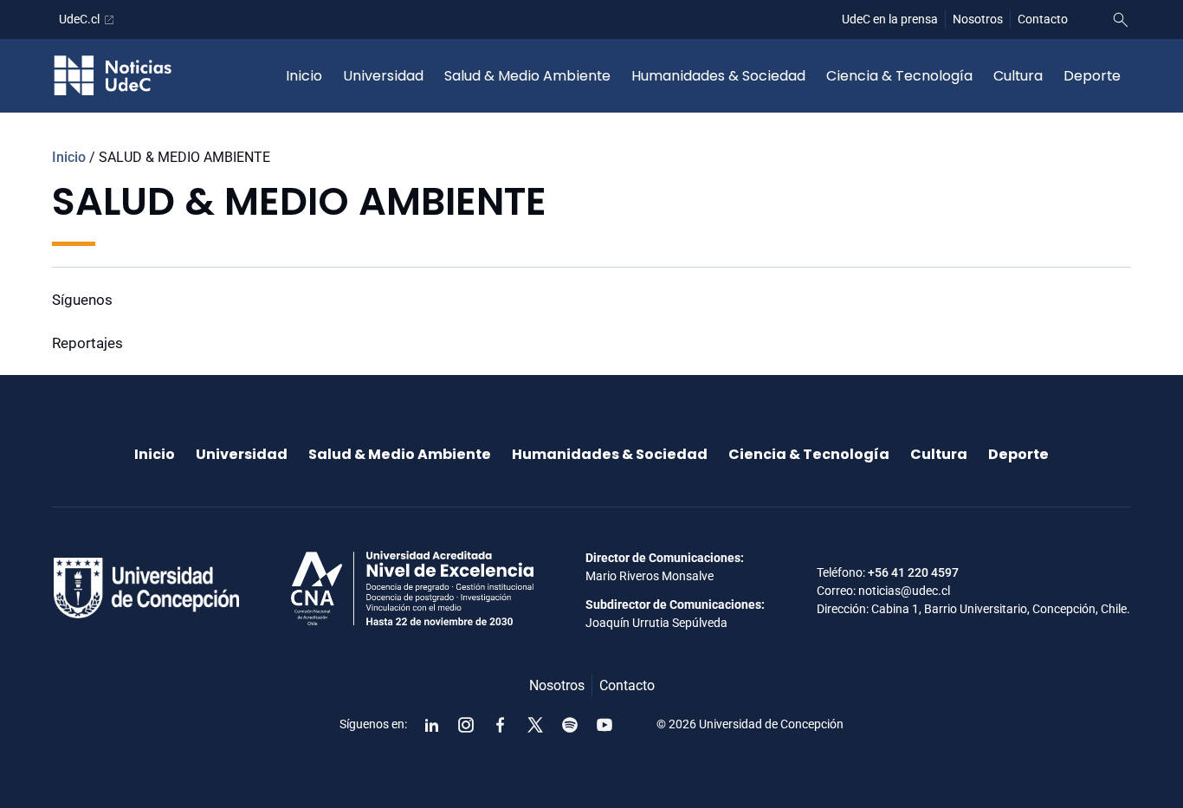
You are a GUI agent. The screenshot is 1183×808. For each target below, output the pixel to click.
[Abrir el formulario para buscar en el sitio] (1120, 20)
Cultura (1018, 76)
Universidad (383, 76)
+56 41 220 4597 (913, 572)
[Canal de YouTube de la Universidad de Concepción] (604, 725)
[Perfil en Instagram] (466, 725)
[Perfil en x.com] (535, 725)
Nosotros (978, 19)
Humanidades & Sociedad (718, 76)
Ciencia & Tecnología (899, 76)
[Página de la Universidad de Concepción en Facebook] (500, 725)
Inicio (304, 76)
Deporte (1092, 76)
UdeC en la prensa (890, 19)
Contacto (1043, 19)
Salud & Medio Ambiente (527, 76)
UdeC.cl (79, 19)
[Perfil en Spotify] (570, 725)
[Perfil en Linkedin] (431, 725)
